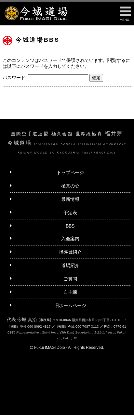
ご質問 (70, 278)
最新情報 (70, 199)
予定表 (70, 212)
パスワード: (15, 77)
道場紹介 (70, 265)
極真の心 (70, 185)
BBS (70, 226)
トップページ (70, 172)
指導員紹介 (70, 252)
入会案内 (70, 238)
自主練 (70, 292)
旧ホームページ (70, 305)
